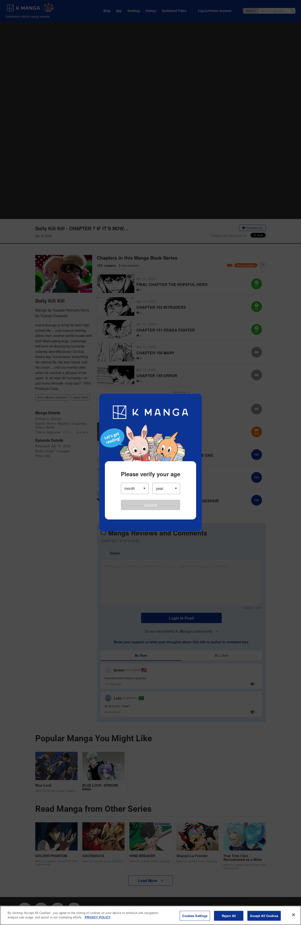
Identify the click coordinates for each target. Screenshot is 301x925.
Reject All (229, 915)
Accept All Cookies (264, 915)
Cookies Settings (194, 915)
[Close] (293, 914)
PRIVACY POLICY (98, 917)
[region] (150, 915)
